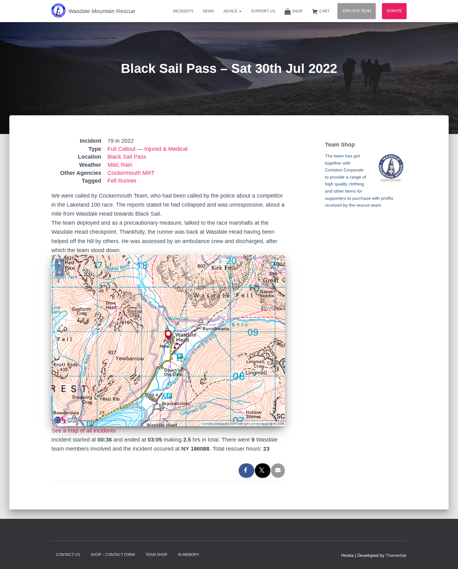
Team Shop (156, 554)
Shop (297, 11)
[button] (239, 11)
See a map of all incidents (83, 431)
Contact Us (68, 554)
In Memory (188, 554)
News (208, 11)
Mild (112, 165)
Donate (394, 11)
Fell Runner (121, 181)
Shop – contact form (113, 554)
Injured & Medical (166, 149)
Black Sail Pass (126, 157)
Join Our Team (356, 11)
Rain (126, 165)
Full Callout (121, 149)
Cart (324, 11)
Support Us (263, 11)
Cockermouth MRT (131, 173)
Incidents (183, 11)
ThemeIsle (396, 555)
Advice (230, 11)
